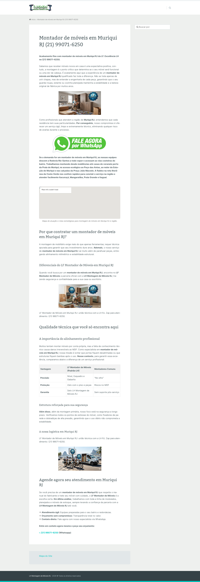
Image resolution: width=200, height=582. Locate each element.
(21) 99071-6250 (49, 532)
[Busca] (168, 5)
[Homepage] (40, 7)
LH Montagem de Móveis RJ (40, 576)
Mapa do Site (45, 556)
